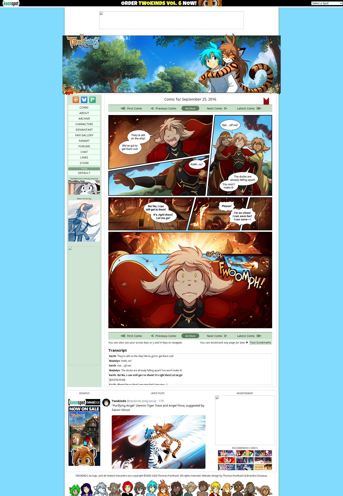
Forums (84, 146)
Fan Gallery (84, 135)
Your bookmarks (260, 342)
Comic (84, 107)
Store (84, 163)
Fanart (84, 141)
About (84, 113)
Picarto (92, 100)
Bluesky (84, 100)
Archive (84, 118)
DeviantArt (84, 129)
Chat (84, 152)
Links (84, 157)
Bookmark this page (266, 101)
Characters (84, 124)
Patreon (76, 100)
